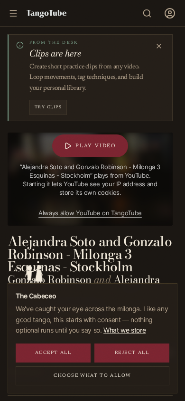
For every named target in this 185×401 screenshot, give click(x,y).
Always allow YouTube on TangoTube (90, 213)
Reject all (132, 353)
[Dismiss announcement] (158, 46)
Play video (95, 146)
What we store (124, 330)
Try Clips (48, 107)
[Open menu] (169, 13)
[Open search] (147, 13)
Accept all (53, 353)
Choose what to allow (92, 375)
